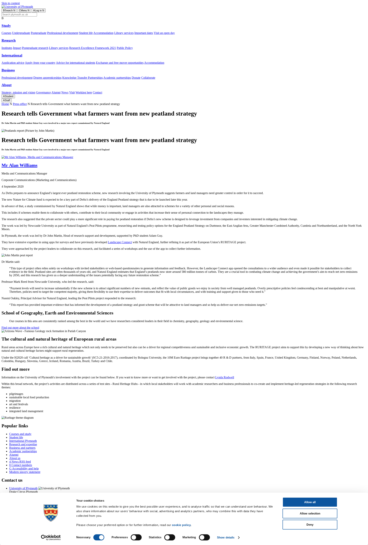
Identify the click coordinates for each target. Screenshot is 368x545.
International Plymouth (23, 440)
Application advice (13, 62)
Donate (136, 77)
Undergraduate (21, 33)
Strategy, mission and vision (18, 92)
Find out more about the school (20, 327)
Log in (38, 10)
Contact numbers (20, 465)
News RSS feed (20, 461)
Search (9, 10)
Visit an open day (164, 33)
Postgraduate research (35, 48)
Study (6, 26)
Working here (84, 92)
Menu (24, 10)
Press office (20, 104)
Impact (17, 48)
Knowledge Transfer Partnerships (82, 77)
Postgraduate (38, 33)
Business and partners (22, 447)
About (7, 85)
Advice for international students (75, 62)
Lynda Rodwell (224, 377)
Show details (225, 537)
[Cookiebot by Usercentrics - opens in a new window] (51, 537)
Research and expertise (23, 444)
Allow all (310, 502)
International (12, 55)
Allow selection (310, 513)
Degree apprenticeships (47, 77)
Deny (309, 524)
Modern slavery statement (24, 472)
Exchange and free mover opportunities (120, 62)
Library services (124, 33)
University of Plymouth (23, 488)
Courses (6, 33)
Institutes (7, 48)
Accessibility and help (24, 468)
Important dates (143, 33)
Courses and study (20, 434)
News (64, 92)
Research (9, 40)
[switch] (136, 537)
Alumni (56, 92)
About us (14, 458)
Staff (6, 100)
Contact (97, 92)
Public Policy (125, 48)
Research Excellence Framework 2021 (92, 48)
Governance (43, 92)
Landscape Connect (120, 242)
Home (5, 104)
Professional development (62, 33)
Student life (86, 33)
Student (8, 96)
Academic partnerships (117, 77)
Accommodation (103, 33)
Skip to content (11, 3)
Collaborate (148, 77)
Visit (72, 92)
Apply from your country (40, 62)
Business (8, 70)
